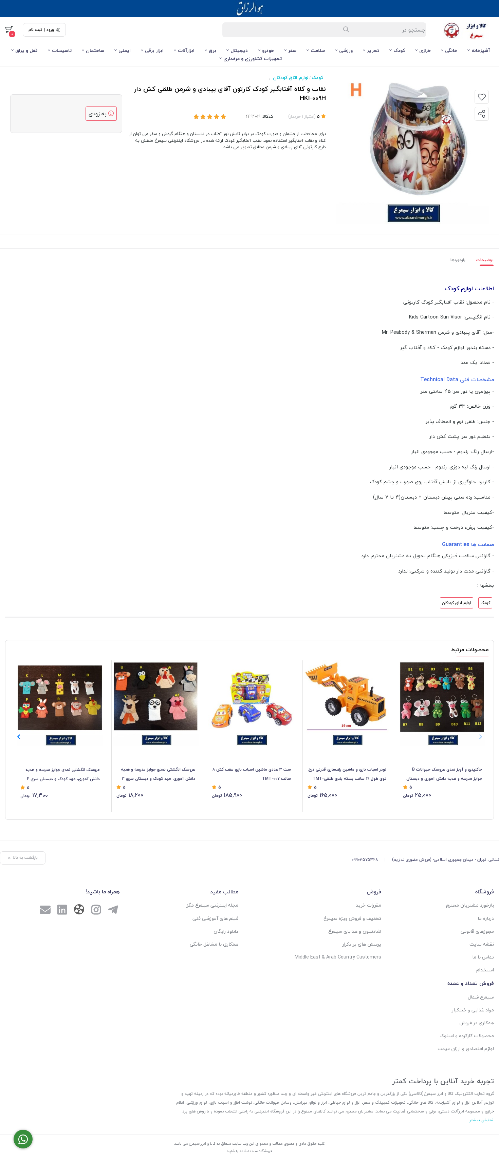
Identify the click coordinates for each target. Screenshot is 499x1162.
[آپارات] (79, 910)
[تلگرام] (113, 910)
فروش (374, 891)
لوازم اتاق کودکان (290, 77)
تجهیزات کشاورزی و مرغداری (252, 58)
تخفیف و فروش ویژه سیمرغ (352, 918)
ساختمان (95, 50)
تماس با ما (483, 957)
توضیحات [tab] (485, 260)
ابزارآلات (186, 50)
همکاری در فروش (477, 1023)
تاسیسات (62, 50)
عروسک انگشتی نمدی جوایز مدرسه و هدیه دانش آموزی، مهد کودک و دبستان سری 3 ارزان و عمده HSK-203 (158, 774)
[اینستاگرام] (96, 910)
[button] (18, 736)
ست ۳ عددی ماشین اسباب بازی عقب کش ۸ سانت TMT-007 (251, 774)
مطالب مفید (224, 891)
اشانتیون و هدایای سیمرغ (354, 931)
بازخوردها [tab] (457, 260)
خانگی (451, 50)
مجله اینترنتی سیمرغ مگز (212, 905)
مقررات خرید (368, 905)
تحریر (373, 50)
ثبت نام (35, 30)
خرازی (425, 50)
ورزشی (346, 50)
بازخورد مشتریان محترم (470, 905)
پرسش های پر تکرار (362, 944)
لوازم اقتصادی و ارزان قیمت (466, 1048)
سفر (292, 50)
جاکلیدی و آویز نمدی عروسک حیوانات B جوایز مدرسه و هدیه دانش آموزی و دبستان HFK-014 (444, 774)
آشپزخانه (481, 50)
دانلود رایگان (226, 931)
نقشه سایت (481, 944)
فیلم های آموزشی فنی (215, 918)
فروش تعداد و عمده (470, 983)
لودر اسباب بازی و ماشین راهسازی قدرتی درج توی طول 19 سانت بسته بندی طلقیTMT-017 (347, 774)
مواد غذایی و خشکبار (473, 1010)
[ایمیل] (45, 910)
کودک (399, 50)
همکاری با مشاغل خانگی (214, 944)
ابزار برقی (154, 50)
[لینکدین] (62, 910)
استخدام (485, 970)
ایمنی (124, 50)
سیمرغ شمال (481, 997)
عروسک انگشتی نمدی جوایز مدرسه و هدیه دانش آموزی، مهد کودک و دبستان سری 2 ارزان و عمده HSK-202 (62, 774)
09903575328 (365, 859)
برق (212, 50)
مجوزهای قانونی (477, 931)
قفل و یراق (26, 50)
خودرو (268, 50)
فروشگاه (484, 891)
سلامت (318, 50)
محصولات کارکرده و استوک (467, 1035)
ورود (50, 30)
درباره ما (486, 918)
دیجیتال (239, 50)
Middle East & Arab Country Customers (338, 957)
